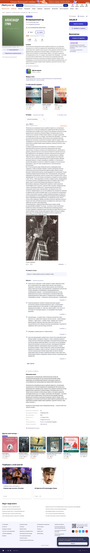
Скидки (34, 8)
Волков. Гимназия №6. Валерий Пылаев (11, 509)
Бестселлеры (40, 526)
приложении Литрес (83, 526)
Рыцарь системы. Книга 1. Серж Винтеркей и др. (13, 511)
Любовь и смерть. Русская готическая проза (24, 453)
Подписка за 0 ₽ (5, 8)
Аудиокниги (47, 8)
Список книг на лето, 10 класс (13, 488)
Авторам (22, 526)
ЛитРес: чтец (43, 422)
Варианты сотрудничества (26, 531)
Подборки (39, 8)
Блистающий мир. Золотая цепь (38, 453)
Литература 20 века (31, 78)
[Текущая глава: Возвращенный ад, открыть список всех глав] (10, 550)
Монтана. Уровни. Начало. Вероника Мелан (56, 509)
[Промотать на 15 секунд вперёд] (8, 550)
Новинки (20, 8)
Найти (65, 5)
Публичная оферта (59, 524)
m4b (41, 424)
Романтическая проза (46, 78)
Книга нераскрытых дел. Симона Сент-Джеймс (13, 515)
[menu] (36, 119)
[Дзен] (73, 531)
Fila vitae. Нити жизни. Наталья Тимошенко (56, 515)
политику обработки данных (79, 540)
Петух (56, 104)
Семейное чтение (7, 486)
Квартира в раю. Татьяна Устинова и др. (11, 513)
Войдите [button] (29, 274)
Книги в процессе (64, 8)
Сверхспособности (30, 80)
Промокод (13, 8)
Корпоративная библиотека (27, 540)
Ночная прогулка (30, 104)
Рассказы (38, 78)
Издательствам (23, 524)
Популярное (27, 8)
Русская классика (57, 78)
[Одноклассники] (76, 531)
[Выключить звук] (82, 550)
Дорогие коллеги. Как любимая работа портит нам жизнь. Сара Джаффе (63, 506)
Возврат (4, 535)
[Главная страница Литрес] (8, 5)
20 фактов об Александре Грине (46, 488)
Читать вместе (15, 486)
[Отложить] (40, 89)
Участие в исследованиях (8, 531)
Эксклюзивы (55, 8)
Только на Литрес (40, 80)
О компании (5, 524)
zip (46, 424)
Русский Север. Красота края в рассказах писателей (54, 453)
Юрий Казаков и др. (52, 455)
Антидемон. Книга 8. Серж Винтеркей (11, 506)
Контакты (4, 526)
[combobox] (44, 5)
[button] (29, 40)
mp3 (44, 424)
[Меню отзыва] (65, 264)
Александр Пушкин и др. (24, 455)
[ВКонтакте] (83, 531)
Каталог (21, 5)
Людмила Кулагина (45, 419)
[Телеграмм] (80, 531)
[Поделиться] (87, 16)
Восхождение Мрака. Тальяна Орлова (55, 511)
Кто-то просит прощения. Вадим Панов (55, 513)
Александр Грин (30, 106)
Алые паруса (5, 453)
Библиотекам (23, 529)
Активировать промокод (43, 524)
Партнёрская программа (26, 533)
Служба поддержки (7, 533)
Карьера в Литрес (6, 529)
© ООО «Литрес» (45, 545)
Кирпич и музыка (46, 104)
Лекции (72, 8)
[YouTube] (87, 531)
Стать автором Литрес (25, 535)
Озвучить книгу (23, 538)
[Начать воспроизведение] (3, 550)
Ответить (61, 264)
